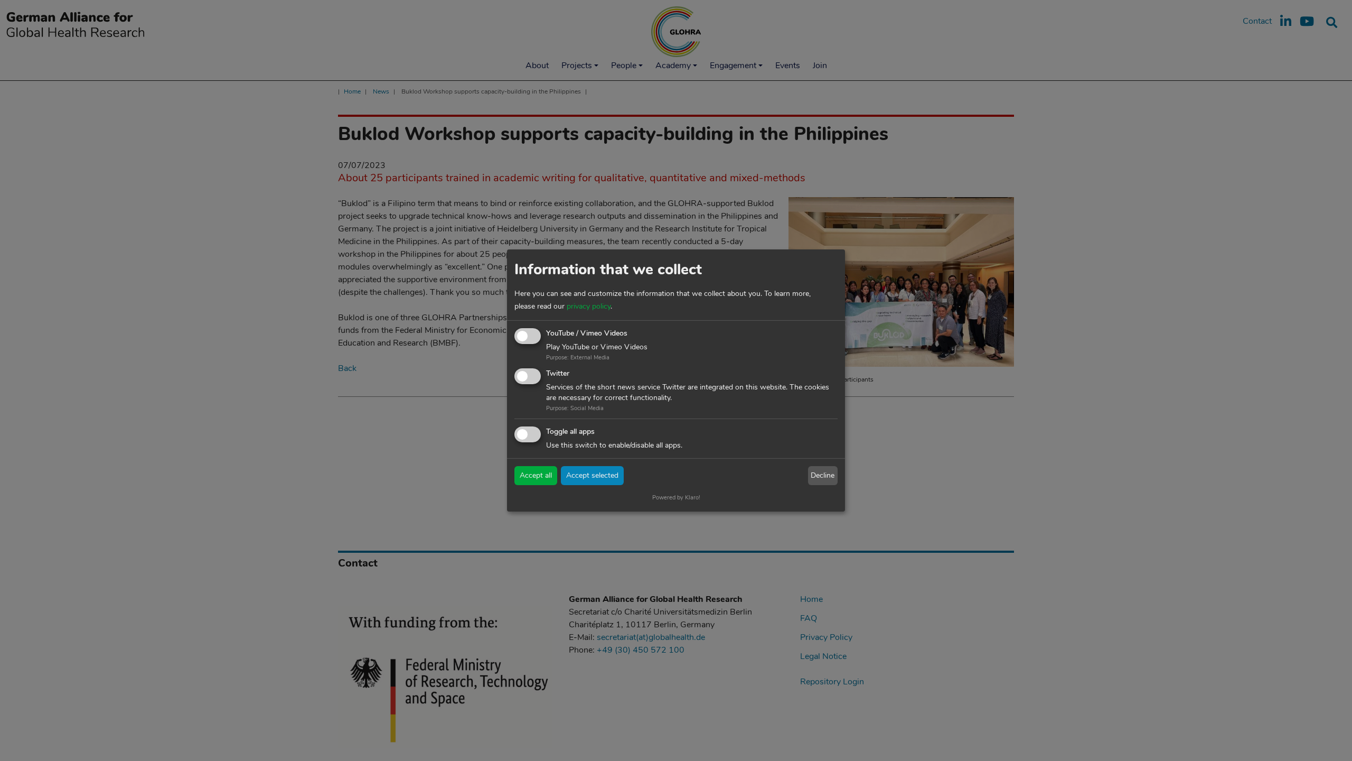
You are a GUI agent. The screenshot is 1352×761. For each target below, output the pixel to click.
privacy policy (589, 306)
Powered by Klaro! (676, 498)
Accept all (536, 475)
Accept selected (592, 475)
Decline (822, 475)
